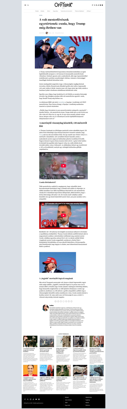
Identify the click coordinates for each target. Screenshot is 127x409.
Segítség (88, 400)
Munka (87, 402)
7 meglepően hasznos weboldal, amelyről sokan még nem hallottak (29, 379)
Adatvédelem (68, 400)
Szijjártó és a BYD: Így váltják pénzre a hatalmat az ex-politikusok (47, 379)
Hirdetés (88, 405)
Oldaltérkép (89, 397)
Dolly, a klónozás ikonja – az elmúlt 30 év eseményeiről (80, 378)
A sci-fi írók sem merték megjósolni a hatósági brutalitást (29, 350)
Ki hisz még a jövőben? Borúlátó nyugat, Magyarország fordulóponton (61, 351)
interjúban (62, 102)
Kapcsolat (67, 405)
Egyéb (40, 15)
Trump (41, 135)
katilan (49, 33)
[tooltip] (92, 5)
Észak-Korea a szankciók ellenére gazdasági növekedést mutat (46, 350)
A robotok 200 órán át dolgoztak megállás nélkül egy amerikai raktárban (79, 350)
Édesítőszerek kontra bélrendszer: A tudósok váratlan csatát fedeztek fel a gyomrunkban (97, 351)
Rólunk (67, 397)
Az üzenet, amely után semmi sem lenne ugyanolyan (61, 379)
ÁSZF (66, 402)
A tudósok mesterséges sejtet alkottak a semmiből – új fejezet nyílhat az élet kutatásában (96, 380)
